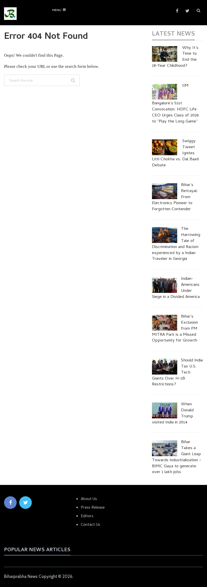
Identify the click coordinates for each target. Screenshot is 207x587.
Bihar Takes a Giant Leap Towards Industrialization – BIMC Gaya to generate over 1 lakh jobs (176, 458)
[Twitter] (25, 502)
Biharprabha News (21, 576)
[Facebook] (10, 502)
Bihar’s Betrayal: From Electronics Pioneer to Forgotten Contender (175, 197)
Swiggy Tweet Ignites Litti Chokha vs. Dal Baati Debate (175, 154)
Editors (87, 516)
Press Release (93, 508)
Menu (56, 10)
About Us (89, 499)
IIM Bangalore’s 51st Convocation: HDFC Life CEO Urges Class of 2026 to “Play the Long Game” (175, 104)
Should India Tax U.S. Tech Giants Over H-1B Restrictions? (177, 373)
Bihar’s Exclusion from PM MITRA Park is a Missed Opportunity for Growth (175, 329)
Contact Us (90, 525)
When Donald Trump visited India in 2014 (173, 414)
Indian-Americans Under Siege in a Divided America (176, 288)
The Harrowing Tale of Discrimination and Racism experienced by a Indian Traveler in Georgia (176, 244)
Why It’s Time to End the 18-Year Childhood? (175, 57)
